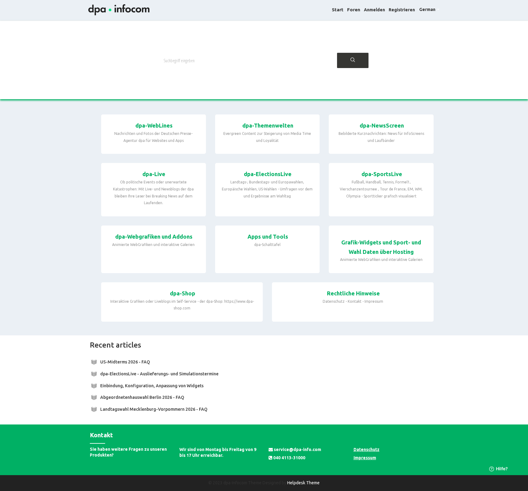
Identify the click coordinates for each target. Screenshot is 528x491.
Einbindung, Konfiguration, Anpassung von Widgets (152, 385)
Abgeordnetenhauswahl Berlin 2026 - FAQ (142, 397)
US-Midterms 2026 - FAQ (125, 361)
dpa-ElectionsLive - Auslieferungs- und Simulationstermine (159, 373)
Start (337, 9)
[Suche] (353, 60)
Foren (353, 9)
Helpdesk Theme (303, 482)
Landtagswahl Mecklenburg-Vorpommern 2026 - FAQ (153, 409)
